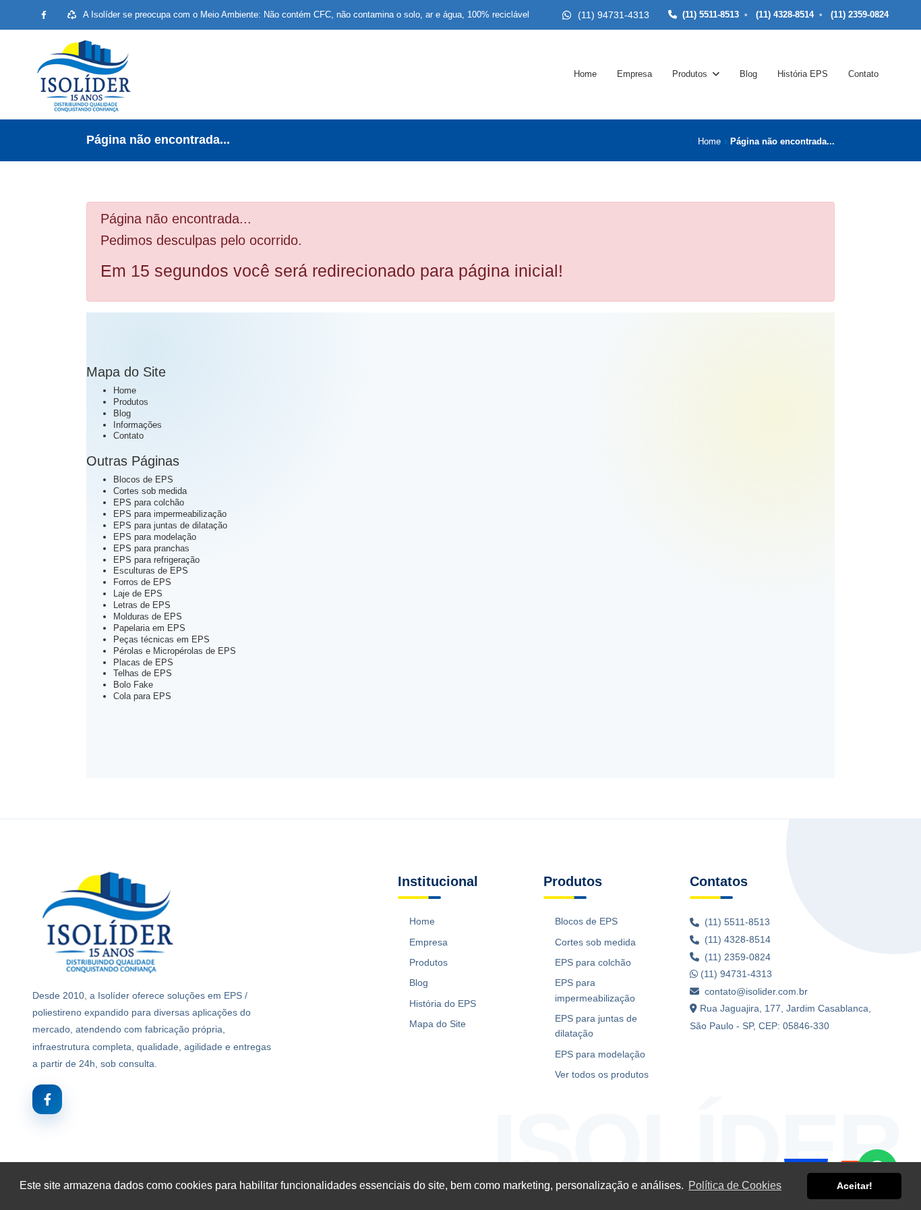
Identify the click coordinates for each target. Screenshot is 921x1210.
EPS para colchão (148, 502)
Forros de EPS (142, 582)
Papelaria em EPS (149, 628)
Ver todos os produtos (602, 1074)
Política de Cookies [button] (734, 1185)
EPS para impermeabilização (170, 514)
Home (585, 74)
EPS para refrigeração (156, 560)
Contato (863, 74)
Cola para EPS (142, 696)
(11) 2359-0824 (858, 14)
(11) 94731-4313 (735, 973)
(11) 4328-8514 (783, 14)
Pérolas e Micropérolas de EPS (174, 651)
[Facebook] (47, 1099)
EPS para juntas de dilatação (170, 525)
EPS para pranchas (151, 548)
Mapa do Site (437, 1023)
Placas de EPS (143, 662)
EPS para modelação (154, 537)
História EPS (802, 74)
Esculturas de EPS (150, 571)
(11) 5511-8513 (710, 14)
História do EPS (442, 1003)
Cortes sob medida (150, 491)
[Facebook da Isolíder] (43, 14)
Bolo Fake (133, 685)
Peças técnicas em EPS (161, 639)
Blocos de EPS (143, 479)
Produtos (689, 74)
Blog (748, 74)
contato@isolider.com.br (756, 991)
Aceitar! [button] (854, 1185)
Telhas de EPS (142, 673)
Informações (137, 425)
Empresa (634, 74)
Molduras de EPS (147, 616)
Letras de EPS (142, 605)
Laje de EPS (137, 593)
